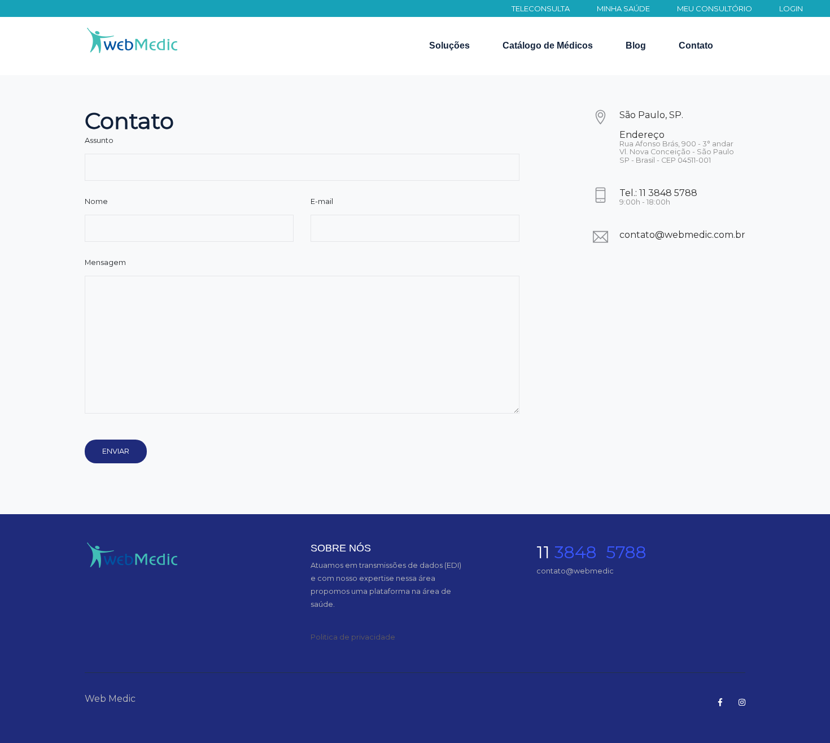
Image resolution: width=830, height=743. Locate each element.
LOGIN (791, 8)
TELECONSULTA (541, 8)
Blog (636, 45)
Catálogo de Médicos (548, 45)
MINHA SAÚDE (623, 8)
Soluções (449, 45)
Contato (696, 45)
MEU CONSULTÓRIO (714, 8)
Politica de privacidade (353, 636)
